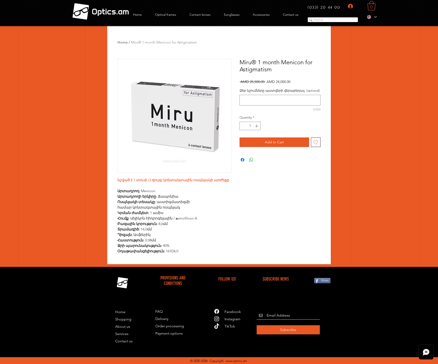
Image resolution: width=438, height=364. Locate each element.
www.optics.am (236, 361)
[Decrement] (243, 126)
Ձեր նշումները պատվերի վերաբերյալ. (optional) (280, 90)
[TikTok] (217, 326)
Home (122, 42)
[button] (371, 5)
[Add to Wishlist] (316, 142)
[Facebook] (217, 311)
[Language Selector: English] (372, 17)
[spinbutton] (250, 126)
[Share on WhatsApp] (251, 160)
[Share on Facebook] (242, 160)
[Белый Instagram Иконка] (217, 319)
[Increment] (257, 126)
